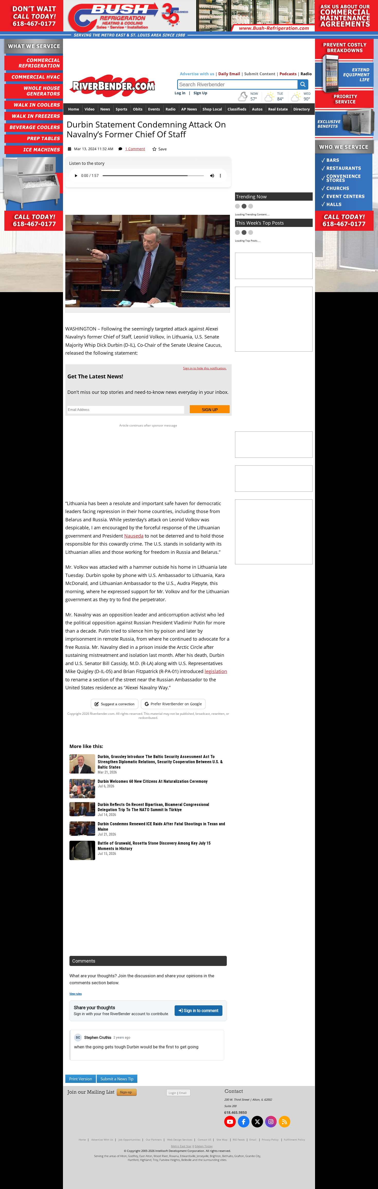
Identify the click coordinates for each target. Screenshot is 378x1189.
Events (154, 109)
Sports (121, 109)
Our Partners (154, 1139)
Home (73, 109)
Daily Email (229, 73)
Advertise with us (197, 73)
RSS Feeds (239, 1139)
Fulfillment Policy (294, 1139)
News (105, 109)
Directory (301, 109)
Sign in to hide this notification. (205, 368)
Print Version (80, 1078)
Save (162, 148)
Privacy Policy (270, 1139)
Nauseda (133, 536)
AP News (189, 109)
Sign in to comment (200, 1010)
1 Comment (135, 148)
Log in (180, 92)
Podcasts (288, 73)
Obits (137, 109)
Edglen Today (204, 1146)
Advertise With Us (102, 1139)
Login (172, 1093)
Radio (306, 73)
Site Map (222, 1139)
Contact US (204, 1139)
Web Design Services (179, 1139)
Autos (257, 109)
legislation (216, 671)
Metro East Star (181, 1146)
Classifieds (237, 109)
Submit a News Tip (117, 1078)
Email (182, 1093)
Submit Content (259, 73)
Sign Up (200, 92)
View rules (75, 993)
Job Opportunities (129, 1139)
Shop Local (212, 109)
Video (90, 109)
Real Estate (278, 109)
